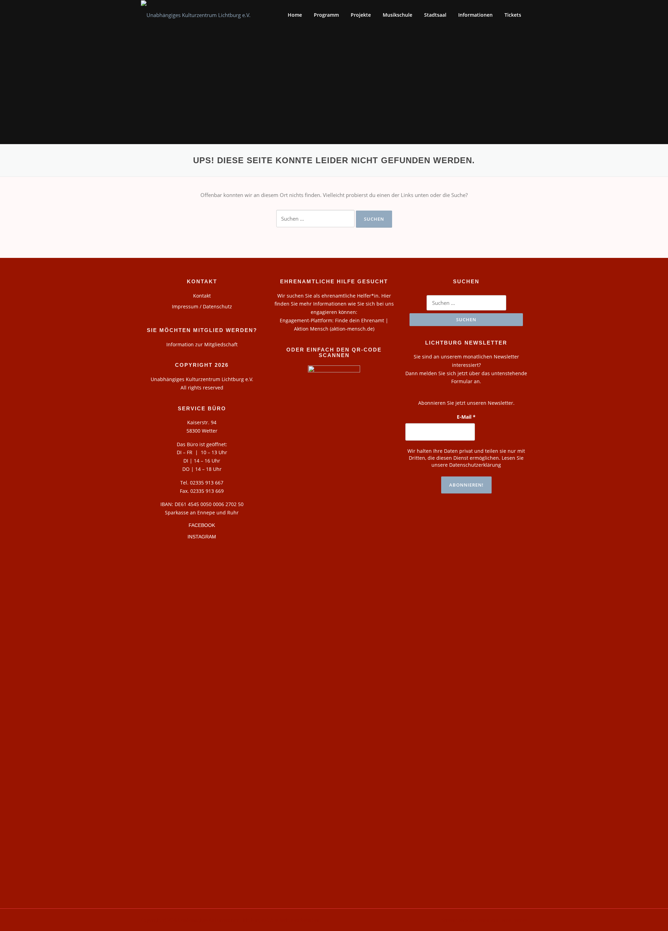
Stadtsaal (435, 14)
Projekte (361, 14)
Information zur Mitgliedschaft (202, 344)
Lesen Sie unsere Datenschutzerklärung (477, 461)
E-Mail (466, 416)
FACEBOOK (202, 525)
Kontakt (202, 295)
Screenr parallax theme (465, 920)
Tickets (512, 14)
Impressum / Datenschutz (202, 306)
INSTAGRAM (202, 536)
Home (295, 14)
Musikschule (397, 14)
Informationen (475, 14)
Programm (326, 14)
